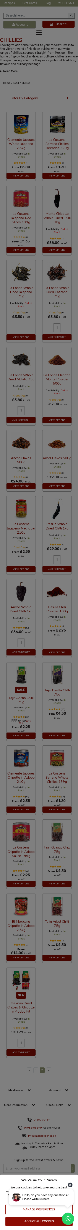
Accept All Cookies (39, 1221)
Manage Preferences (39, 1210)
